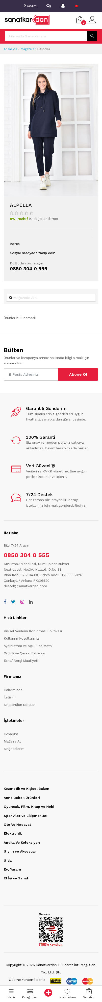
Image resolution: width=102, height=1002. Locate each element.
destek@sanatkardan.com (25, 586)
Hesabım (11, 734)
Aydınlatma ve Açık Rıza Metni (28, 646)
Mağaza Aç (13, 741)
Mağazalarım (14, 749)
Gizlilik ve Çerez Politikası (24, 653)
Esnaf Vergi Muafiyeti (21, 661)
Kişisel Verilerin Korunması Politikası (33, 631)
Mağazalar (28, 49)
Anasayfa (10, 49)
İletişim (10, 697)
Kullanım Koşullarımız (21, 638)
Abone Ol (78, 374)
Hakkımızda (13, 690)
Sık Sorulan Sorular (19, 705)
